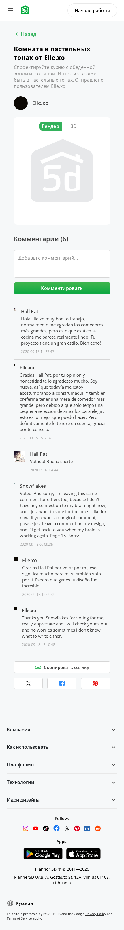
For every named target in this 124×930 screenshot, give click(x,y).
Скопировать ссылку (66, 667)
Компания (18, 729)
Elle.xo (40, 102)
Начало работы (92, 10)
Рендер (50, 126)
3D (74, 126)
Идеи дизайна (23, 800)
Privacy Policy (95, 914)
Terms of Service (19, 918)
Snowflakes (33, 486)
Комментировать (62, 288)
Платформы (21, 764)
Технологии (20, 782)
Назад (28, 34)
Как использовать (27, 747)
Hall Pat (30, 311)
